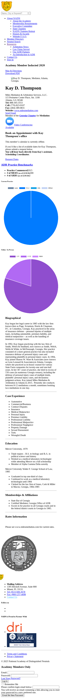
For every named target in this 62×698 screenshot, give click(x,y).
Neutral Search (13, 41)
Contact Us (12, 57)
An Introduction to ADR (24, 54)
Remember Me (11, 684)
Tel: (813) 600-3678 (16, 592)
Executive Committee (22, 26)
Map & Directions (13, 71)
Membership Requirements (25, 23)
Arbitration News (21, 47)
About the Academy (22, 21)
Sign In (10, 59)
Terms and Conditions (17, 654)
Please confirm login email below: (16, 687)
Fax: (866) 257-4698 (16, 594)
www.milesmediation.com (26, 110)
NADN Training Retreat (24, 31)
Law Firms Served (21, 49)
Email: (4, 672)
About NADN (13, 18)
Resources (11, 44)
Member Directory (15, 39)
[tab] (31, 164)
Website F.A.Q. (20, 36)
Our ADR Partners (21, 52)
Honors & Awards (21, 34)
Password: (6, 675)
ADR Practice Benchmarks (17, 164)
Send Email (10, 113)
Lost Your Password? (10, 678)
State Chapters (19, 28)
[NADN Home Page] (19, 570)
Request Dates (11, 159)
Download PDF (12, 73)
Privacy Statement (15, 656)
